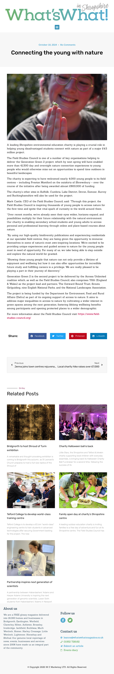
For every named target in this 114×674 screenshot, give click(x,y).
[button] (57, 27)
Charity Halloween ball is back (76, 446)
